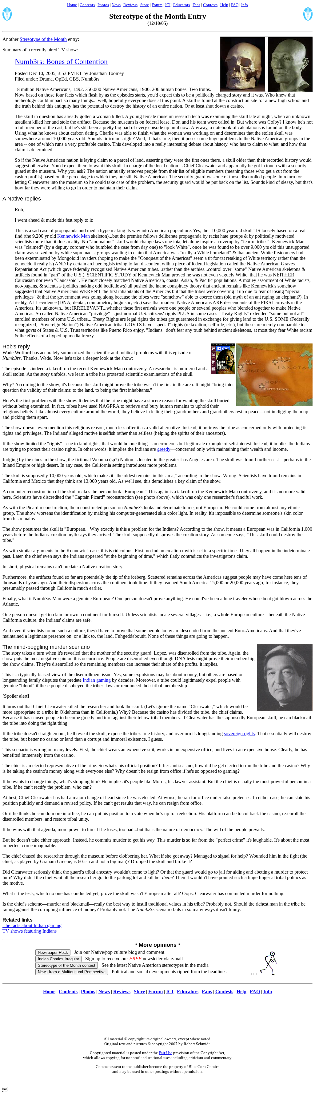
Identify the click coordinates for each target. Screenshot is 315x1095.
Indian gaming (97, 680)
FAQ (234, 4)
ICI (167, 4)
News (116, 4)
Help (224, 4)
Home (72, 4)
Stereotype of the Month (43, 39)
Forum (157, 4)
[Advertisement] (157, 1019)
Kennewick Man (73, 236)
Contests (210, 4)
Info (244, 4)
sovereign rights (239, 733)
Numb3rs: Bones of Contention (61, 61)
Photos (103, 4)
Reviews (130, 4)
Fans (196, 4)
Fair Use (165, 1052)
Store (144, 4)
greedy (163, 449)
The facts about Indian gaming (32, 925)
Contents (87, 4)
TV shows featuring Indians (29, 931)
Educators (181, 4)
